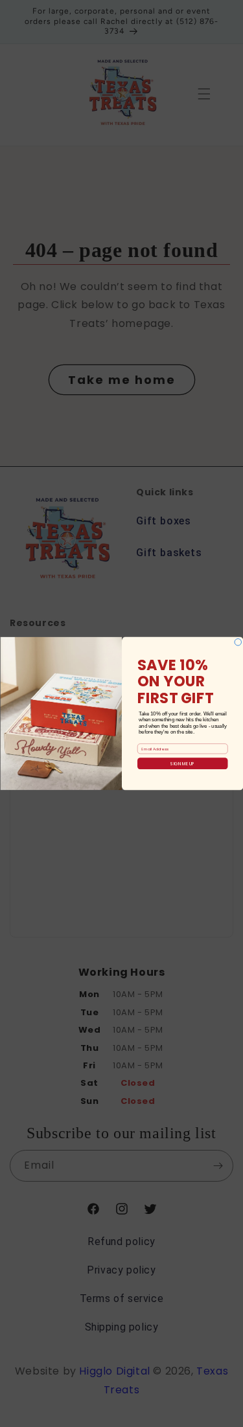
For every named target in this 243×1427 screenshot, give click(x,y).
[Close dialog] (238, 642)
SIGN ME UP (182, 763)
